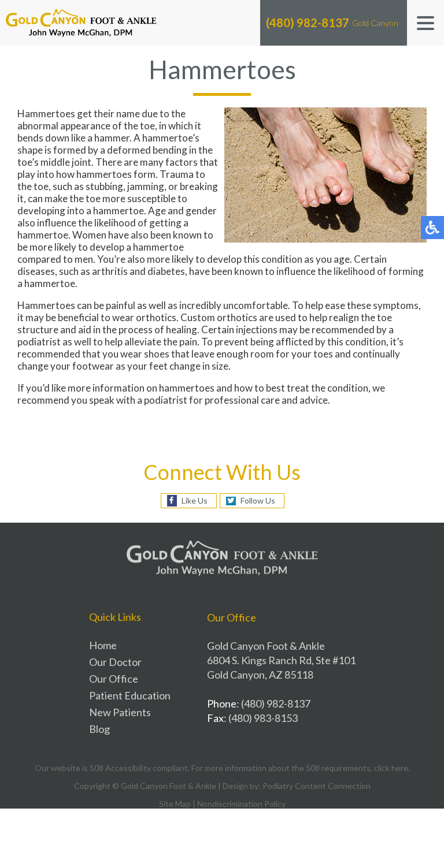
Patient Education (130, 695)
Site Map (175, 804)
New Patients (120, 712)
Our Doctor (115, 662)
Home (103, 645)
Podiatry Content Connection (316, 786)
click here (391, 768)
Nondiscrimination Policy (241, 804)
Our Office (113, 678)
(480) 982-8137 (307, 22)
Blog (99, 729)
